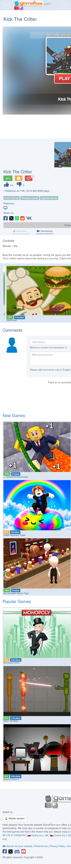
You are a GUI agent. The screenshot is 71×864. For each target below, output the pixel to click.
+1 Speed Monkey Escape (15, 476)
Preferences (41, 846)
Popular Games (17, 601)
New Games (14, 415)
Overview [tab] (21, 231)
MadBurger (9, 320)
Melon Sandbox (10, 720)
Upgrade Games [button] (49, 198)
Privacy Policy (57, 846)
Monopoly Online (11, 662)
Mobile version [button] (16, 818)
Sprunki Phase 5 (11, 779)
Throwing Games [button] (29, 198)
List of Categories (16, 835)
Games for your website (19, 846)
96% (8, 178)
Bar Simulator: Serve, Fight (16, 593)
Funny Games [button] (11, 198)
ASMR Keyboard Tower (14, 535)
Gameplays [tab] (46, 231)
